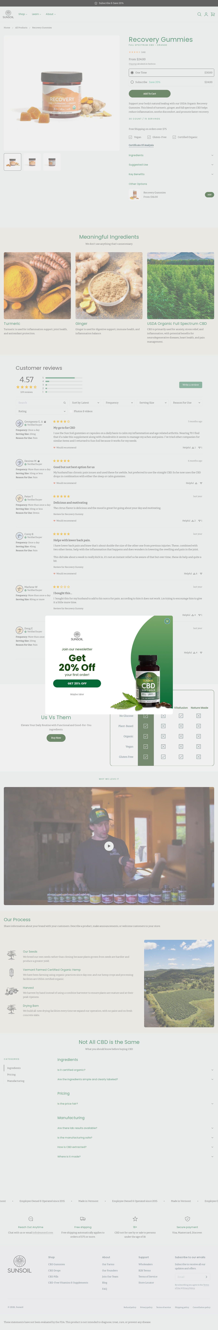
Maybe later (77, 694)
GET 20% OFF (77, 683)
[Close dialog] (167, 621)
